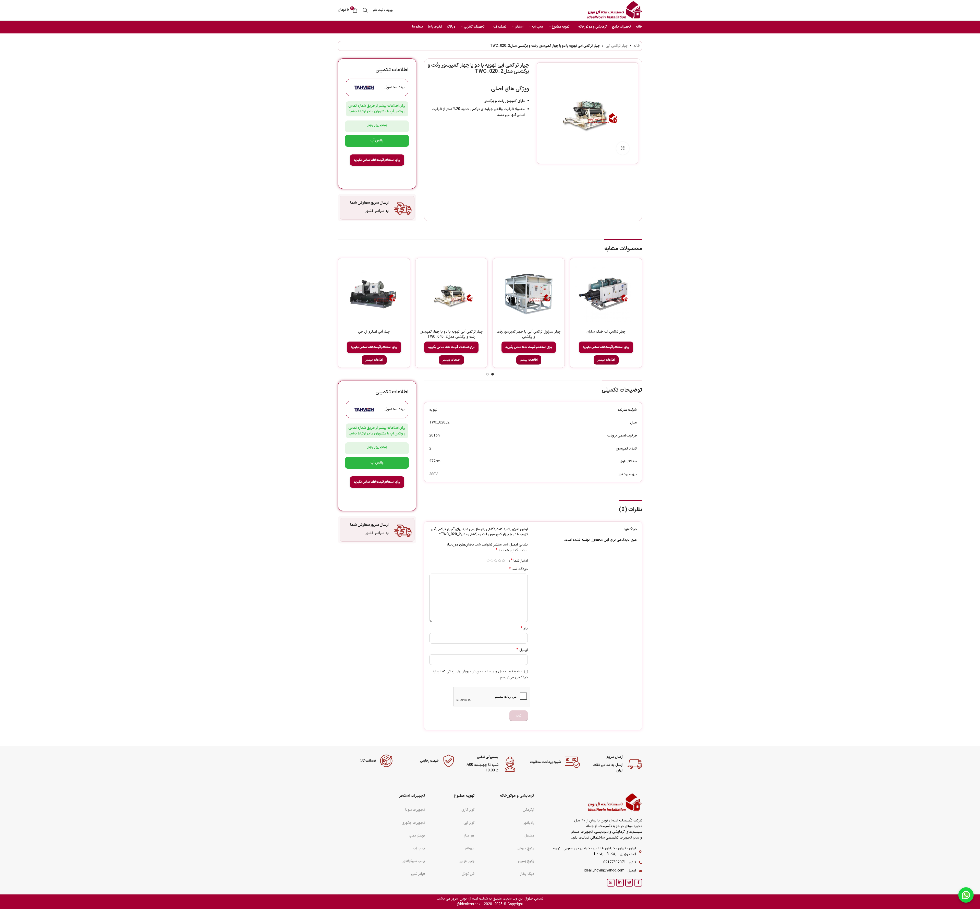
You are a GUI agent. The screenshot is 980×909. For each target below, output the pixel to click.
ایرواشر (469, 848)
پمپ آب (419, 848)
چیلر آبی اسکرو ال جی (374, 331)
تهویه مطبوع (464, 796)
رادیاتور (529, 823)
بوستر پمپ (417, 835)
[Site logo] (614, 10)
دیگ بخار (527, 874)
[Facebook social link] (638, 883)
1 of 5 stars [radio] (503, 560)
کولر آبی (468, 823)
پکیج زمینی (526, 861)
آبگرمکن (528, 810)
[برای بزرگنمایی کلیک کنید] (622, 148)
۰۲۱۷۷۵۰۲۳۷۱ (377, 126)
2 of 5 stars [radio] (499, 560)
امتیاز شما (519, 561)
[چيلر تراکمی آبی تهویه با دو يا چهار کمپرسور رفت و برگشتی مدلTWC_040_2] (451, 294)
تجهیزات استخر (412, 796)
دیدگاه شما (518, 569)
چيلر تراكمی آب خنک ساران (606, 331)
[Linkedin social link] (620, 883)
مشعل (529, 835)
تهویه (433, 410)
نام (524, 629)
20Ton (434, 435)
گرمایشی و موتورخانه (517, 796)
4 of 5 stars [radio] (492, 560)
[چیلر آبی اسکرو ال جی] (374, 294)
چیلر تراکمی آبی (617, 46)
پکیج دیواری (525, 848)
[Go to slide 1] (492, 374)
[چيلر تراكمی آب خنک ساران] (606, 294)
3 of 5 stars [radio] (496, 560)
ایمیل (522, 650)
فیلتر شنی (418, 874)
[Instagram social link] (629, 883)
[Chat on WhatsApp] (966, 895)
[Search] (365, 10)
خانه (636, 46)
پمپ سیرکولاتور (413, 861)
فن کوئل (468, 874)
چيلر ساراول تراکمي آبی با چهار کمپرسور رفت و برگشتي (529, 334)
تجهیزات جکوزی (413, 823)
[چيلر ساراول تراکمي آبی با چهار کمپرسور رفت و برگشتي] (528, 294)
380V (433, 474)
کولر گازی (467, 810)
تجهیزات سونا (415, 810)
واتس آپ (377, 140)
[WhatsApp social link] (611, 883)
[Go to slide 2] (487, 374)
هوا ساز (469, 835)
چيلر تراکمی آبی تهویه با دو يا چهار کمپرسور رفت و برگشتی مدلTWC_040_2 (451, 334)
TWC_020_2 (439, 422)
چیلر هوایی (466, 861)
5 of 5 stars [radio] (488, 560)
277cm (434, 461)
